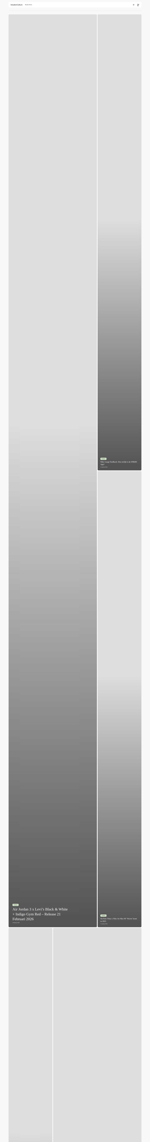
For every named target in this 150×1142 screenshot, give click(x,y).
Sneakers (16, 904)
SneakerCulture (16, 5)
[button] (138, 4)
